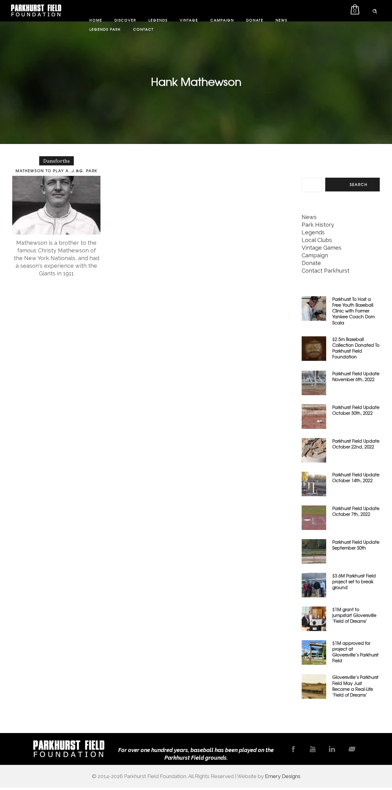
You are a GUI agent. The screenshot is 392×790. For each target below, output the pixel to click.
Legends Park (105, 29)
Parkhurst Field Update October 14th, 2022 (355, 477)
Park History (318, 224)
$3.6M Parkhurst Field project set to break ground (354, 581)
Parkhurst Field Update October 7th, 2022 (355, 511)
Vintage (189, 19)
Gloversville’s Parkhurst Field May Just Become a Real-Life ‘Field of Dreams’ (355, 686)
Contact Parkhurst (325, 270)
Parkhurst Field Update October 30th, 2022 (355, 410)
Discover (125, 19)
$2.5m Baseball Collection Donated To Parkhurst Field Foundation (355, 348)
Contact (143, 29)
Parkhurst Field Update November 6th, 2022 (355, 376)
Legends (158, 19)
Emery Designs (282, 776)
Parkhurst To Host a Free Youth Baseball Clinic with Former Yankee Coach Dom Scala (353, 311)
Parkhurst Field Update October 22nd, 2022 (355, 444)
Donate (254, 19)
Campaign (222, 19)
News (281, 19)
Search (359, 184)
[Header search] (375, 10)
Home (95, 19)
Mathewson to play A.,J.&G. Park (56, 170)
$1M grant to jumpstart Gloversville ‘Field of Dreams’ (354, 615)
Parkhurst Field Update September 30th (355, 545)
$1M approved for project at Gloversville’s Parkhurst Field (355, 652)
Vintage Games (321, 247)
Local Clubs (317, 240)
